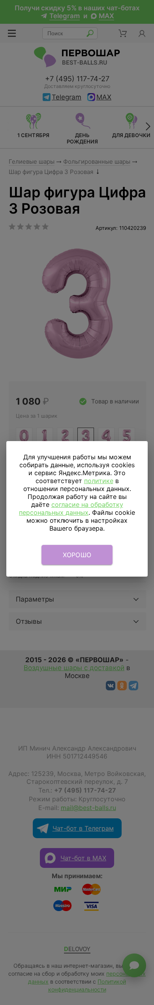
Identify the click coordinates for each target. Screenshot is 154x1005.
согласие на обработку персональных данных (71, 508)
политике (98, 481)
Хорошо (77, 555)
